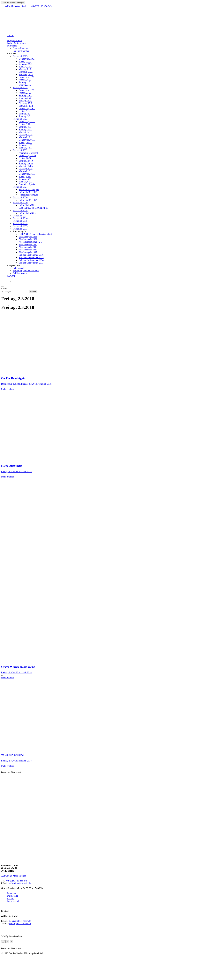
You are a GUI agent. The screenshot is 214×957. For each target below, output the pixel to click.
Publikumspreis (20, 273)
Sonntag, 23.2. (25, 66)
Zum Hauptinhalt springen (13, 3)
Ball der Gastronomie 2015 (31, 257)
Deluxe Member (20, 48)
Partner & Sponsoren (16, 43)
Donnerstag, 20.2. (27, 59)
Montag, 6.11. (25, 132)
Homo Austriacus (11, 465)
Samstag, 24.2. (25, 95)
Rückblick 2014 (20, 223)
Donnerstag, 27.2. (27, 77)
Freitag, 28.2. (25, 79)
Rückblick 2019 (20, 202)
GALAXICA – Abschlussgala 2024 (35, 234)
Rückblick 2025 (20, 56)
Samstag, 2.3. (25, 113)
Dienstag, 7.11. (25, 134)
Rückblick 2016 (20, 218)
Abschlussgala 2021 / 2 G (30, 242)
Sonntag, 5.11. (25, 129)
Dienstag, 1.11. (25, 168)
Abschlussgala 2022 (28, 239)
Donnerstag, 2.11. (27, 121)
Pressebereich (13, 901)
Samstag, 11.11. (26, 145)
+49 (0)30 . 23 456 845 (16, 880)
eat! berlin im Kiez (27, 205)
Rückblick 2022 (20, 150)
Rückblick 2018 (20, 210)
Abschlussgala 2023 (28, 236)
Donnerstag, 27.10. (27, 155)
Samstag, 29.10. (26, 161)
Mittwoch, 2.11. (26, 171)
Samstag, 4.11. (25, 127)
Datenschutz (12, 896)
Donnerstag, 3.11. (27, 174)
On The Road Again (13, 378)
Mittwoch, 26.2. (26, 74)
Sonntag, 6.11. (25, 181)
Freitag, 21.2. (25, 61)
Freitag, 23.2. (25, 93)
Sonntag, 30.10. (26, 163)
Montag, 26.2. (25, 100)
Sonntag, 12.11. (26, 147)
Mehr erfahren (7, 389)
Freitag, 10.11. (25, 142)
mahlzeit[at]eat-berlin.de (20, 883)
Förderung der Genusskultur (26, 270)
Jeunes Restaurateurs (28, 194)
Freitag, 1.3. (24, 111)
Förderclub (12, 45)
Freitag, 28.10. (25, 158)
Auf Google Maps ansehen (13, 875)
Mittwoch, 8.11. (26, 137)
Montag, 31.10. (26, 166)
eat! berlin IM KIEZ (28, 192)
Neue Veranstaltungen (29, 189)
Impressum (12, 893)
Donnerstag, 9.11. (27, 140)
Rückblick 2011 (20, 228)
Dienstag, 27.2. (26, 103)
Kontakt (10, 898)
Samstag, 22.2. (25, 64)
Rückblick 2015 (20, 221)
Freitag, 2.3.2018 (29, 384)
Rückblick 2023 (20, 119)
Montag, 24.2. (25, 69)
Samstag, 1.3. (25, 82)
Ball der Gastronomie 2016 (31, 255)
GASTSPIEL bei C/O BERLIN (33, 208)
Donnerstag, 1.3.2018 (11, 384)
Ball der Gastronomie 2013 (31, 262)
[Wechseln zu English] (14, 281)
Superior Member (21, 51)
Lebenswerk (18, 268)
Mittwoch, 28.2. (26, 106)
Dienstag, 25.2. (26, 72)
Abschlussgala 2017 (28, 252)
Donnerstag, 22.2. (27, 90)
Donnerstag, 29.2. (27, 108)
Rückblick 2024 (20, 87)
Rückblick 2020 (20, 197)
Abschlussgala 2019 (28, 247)
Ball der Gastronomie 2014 (31, 260)
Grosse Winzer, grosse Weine (18, 666)
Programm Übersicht (28, 153)
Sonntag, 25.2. (25, 98)
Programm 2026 (14, 40)
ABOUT (11, 276)
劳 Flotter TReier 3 (12, 754)
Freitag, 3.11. (25, 124)
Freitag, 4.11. (25, 176)
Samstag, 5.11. (25, 179)
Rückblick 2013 (20, 226)
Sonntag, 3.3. (25, 116)
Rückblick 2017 (20, 215)
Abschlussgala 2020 (28, 244)
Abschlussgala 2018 (28, 249)
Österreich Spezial (27, 184)
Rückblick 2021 (20, 187)
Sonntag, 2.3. (25, 85)
